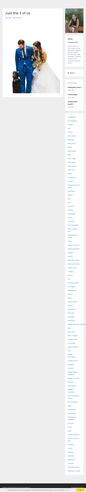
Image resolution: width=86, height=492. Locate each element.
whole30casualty (73, 467)
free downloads (73, 225)
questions (71, 365)
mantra (70, 294)
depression (71, 191)
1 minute (70, 125)
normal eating (72, 339)
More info (67, 490)
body (69, 155)
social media (72, 413)
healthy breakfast (74, 249)
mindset (70, 305)
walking (70, 452)
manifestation (72, 290)
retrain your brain (73, 378)
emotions (71, 206)
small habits (72, 410)
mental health (72, 302)
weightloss (71, 460)
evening (70, 210)
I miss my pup (72, 95)
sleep (69, 406)
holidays (70, 253)
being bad (71, 140)
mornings (71, 313)
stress (70, 427)
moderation (71, 309)
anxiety (70, 132)
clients (70, 174)
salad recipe (72, 386)
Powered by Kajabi (77, 488)
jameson (8, 18)
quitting (70, 368)
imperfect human (74, 264)
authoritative (72, 136)
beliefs (70, 147)
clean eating (72, 166)
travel (70, 448)
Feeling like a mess (74, 87)
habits (70, 241)
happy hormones (73, 245)
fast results (72, 214)
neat (69, 328)
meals (70, 298)
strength (71, 423)
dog (69, 203)
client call (71, 170)
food (69, 218)
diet (69, 199)
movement (71, 321)
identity (70, 256)
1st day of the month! (72, 103)
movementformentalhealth (77, 324)
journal (70, 275)
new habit (71, 332)
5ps (69, 128)
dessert (70, 195)
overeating (71, 343)
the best (70, 445)
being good (71, 143)
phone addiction (73, 347)
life (69, 279)
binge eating (72, 151)
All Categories (72, 121)
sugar (69, 431)
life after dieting (73, 283)
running (70, 382)
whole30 (70, 463)
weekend (71, 456)
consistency (72, 177)
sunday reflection (74, 435)
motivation (71, 317)
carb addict (72, 162)
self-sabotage (72, 402)
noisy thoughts (73, 336)
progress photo (73, 361)
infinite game (72, 268)
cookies (70, 181)
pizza (69, 351)
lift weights (71, 287)
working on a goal (74, 471)
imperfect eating (73, 260)
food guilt (71, 221)
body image (72, 159)
